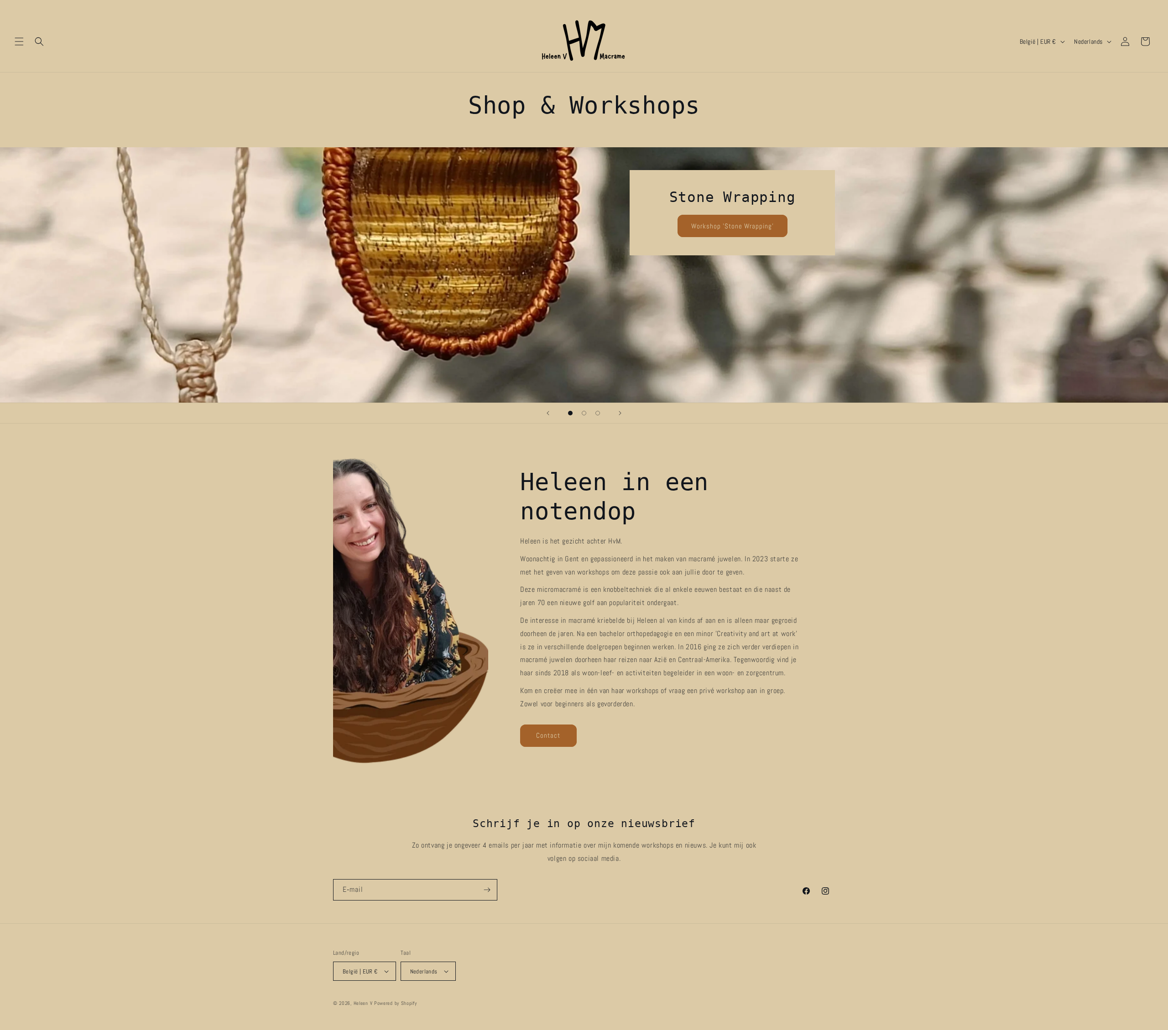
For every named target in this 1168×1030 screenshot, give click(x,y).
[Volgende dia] (620, 413)
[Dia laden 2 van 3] (584, 413)
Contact (548, 735)
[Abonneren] (487, 890)
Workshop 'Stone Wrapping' (732, 226)
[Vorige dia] (548, 413)
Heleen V (363, 1003)
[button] (19, 41)
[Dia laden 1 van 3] (570, 413)
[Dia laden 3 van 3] (598, 413)
